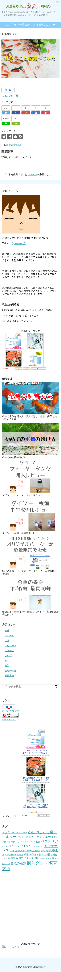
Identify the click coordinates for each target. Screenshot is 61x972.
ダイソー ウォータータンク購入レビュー (24, 495)
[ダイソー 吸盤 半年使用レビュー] (30, 515)
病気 (7, 665)
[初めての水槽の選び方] (30, 439)
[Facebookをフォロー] (9, 136)
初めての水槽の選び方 (14, 457)
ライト (12, 851)
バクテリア (49, 841)
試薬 (49, 858)
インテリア (22, 837)
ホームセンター (25, 846)
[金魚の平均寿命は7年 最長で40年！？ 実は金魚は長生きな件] (30, 593)
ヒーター (5, 846)
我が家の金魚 (18, 855)
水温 (3, 858)
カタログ (15, 841)
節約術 (42, 858)
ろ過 (7, 630)
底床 (7, 855)
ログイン (32, 174)
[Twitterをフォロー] (3, 136)
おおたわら (9, 832)
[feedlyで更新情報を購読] (15, 136)
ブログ (8, 655)
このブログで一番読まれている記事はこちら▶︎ (30, 24)
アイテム (9, 635)
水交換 (32, 854)
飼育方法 (9, 675)
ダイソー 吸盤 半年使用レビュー (21, 533)
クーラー (24, 842)
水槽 (47, 854)
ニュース (9, 650)
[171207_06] (35, 113)
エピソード (10, 645)
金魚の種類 (10, 670)
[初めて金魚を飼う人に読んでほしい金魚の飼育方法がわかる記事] (30, 398)
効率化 (53, 850)
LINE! (6, 118)
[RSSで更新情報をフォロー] (20, 136)
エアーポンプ (37, 836)
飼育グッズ (38, 862)
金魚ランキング (9, 719)
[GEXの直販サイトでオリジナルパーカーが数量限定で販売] (30, 553)
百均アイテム (24, 858)
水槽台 (54, 854)
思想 (11, 855)
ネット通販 (34, 841)
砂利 (37, 858)
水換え (40, 854)
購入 (54, 858)
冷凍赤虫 (36, 851)
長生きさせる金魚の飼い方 (33, 967)
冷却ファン (45, 851)
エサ (7, 640)
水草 (8, 858)
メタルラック (39, 846)
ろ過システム (37, 832)
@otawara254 (13, 145)
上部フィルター (23, 850)
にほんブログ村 (9, 95)
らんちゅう (21, 832)
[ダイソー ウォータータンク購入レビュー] (30, 477)
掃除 (26, 854)
